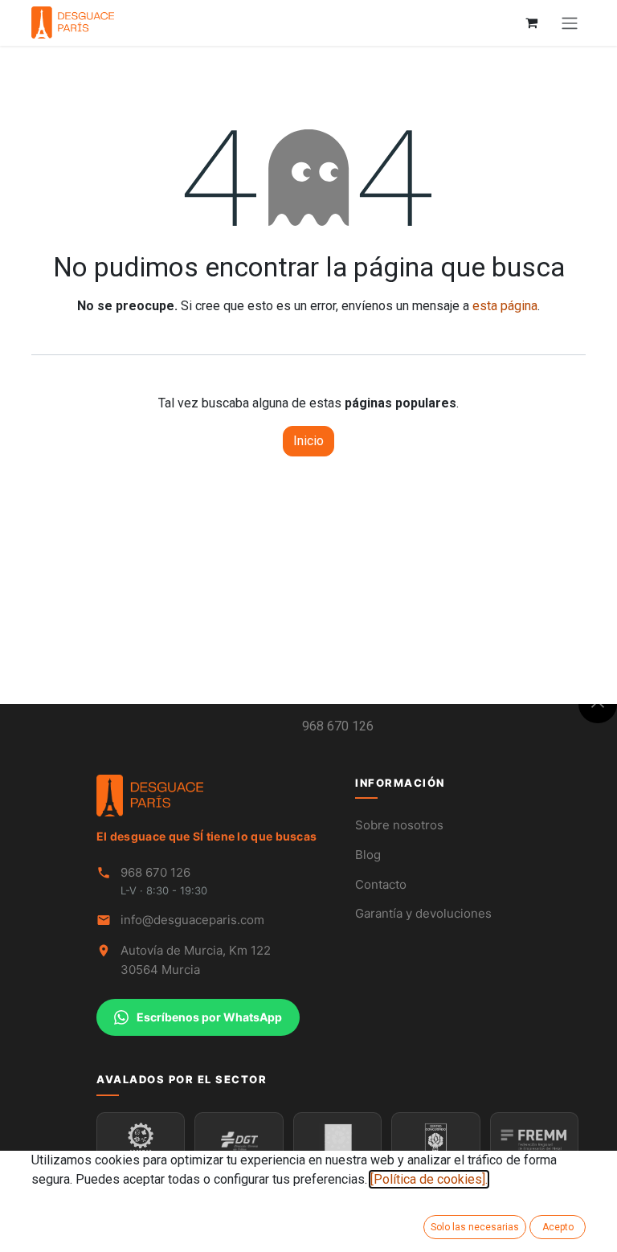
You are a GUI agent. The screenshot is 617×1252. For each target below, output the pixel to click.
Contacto (381, 884)
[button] (597, 704)
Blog (368, 854)
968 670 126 (338, 726)
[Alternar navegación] (570, 22)
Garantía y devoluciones (423, 913)
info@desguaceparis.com (192, 919)
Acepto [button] (558, 1227)
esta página (504, 305)
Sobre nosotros (399, 825)
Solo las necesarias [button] (475, 1227)
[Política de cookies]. (429, 1179)
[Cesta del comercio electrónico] (531, 22)
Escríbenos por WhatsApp (209, 1017)
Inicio (308, 440)
